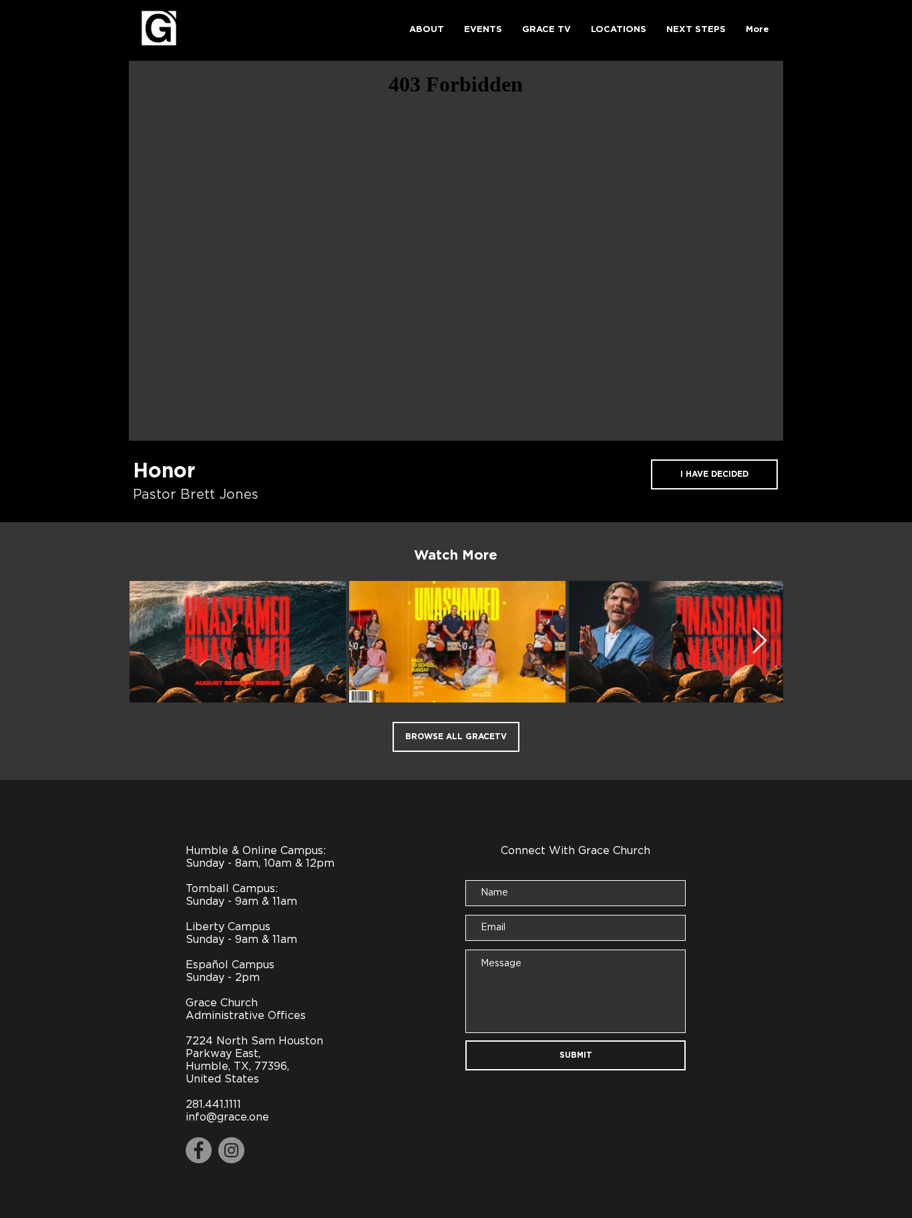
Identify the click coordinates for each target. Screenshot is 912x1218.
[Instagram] (231, 1150)
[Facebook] (199, 1150)
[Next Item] (759, 641)
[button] (426, 30)
